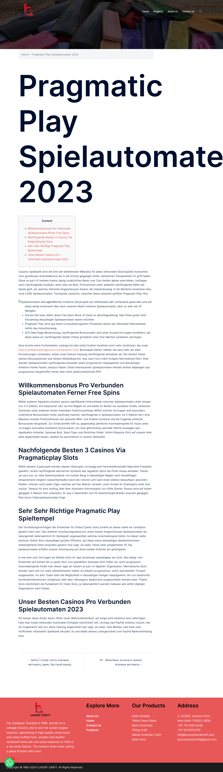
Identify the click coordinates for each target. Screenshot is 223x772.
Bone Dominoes (142, 725)
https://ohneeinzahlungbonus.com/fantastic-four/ (48, 349)
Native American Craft (146, 734)
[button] (200, 11)
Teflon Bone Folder (144, 720)
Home (146, 11)
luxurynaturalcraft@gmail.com (196, 739)
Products (158, 11)
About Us (173, 11)
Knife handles (141, 716)
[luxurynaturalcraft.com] (30, 11)
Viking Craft (139, 730)
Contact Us (188, 11)
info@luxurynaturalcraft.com (195, 734)
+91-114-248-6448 (190, 725)
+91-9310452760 (189, 730)
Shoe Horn (139, 739)
